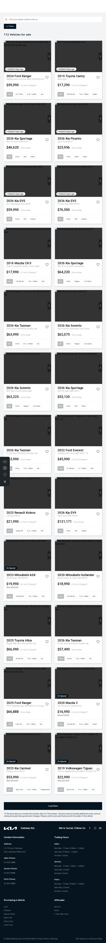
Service (57, 907)
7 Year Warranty (61, 914)
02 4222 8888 (9, 862)
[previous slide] (5, 56)
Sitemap (54, 939)
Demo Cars (8, 921)
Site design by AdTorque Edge (89, 939)
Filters (11, 26)
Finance (7, 910)
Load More (53, 806)
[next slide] (49, 56)
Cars (6, 907)
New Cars (8, 918)
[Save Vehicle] (46, 78)
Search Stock (9, 914)
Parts (56, 910)
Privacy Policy (43, 939)
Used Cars (8, 925)
